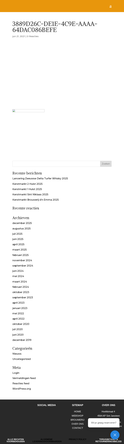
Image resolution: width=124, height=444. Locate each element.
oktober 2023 (20, 292)
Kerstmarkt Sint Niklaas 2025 (30, 194)
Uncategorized (21, 359)
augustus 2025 (21, 228)
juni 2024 (18, 271)
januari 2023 (19, 308)
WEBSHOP (77, 415)
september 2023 (22, 297)
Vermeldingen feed (24, 378)
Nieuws (16, 353)
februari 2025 (20, 255)
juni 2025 (17, 239)
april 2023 (18, 302)
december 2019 (21, 340)
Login (15, 372)
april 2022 (18, 318)
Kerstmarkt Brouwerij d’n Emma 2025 (35, 199)
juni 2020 (18, 334)
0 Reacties (33, 36)
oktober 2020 (20, 324)
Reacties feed (20, 383)
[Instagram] (42, 413)
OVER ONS (78, 424)
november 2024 (22, 260)
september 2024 (22, 265)
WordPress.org (21, 388)
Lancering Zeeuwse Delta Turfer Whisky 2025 (40, 178)
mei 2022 (18, 313)
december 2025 (22, 223)
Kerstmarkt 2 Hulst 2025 (27, 183)
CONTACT (77, 428)
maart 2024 (19, 281)
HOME (77, 411)
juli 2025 (17, 233)
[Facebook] (50, 413)
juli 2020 (17, 329)
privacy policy (77, 439)
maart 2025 (19, 249)
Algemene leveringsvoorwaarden (47, 440)
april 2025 (18, 244)
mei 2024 (18, 276)
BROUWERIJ (77, 420)
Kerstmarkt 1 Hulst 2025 (27, 189)
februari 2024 (20, 286)
